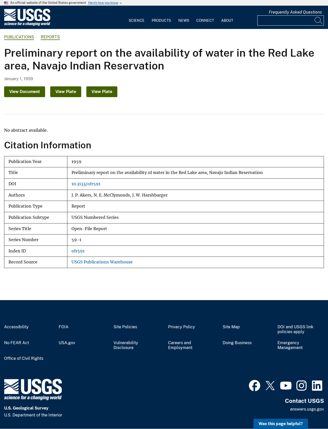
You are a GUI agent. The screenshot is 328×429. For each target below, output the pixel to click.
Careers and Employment (180, 345)
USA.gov (67, 343)
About (227, 20)
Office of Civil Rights (23, 358)
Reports (50, 37)
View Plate (65, 91)
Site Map (231, 327)
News (183, 20)
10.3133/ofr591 (85, 183)
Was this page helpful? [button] (281, 423)
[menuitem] (136, 17)
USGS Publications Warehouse (102, 262)
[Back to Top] (309, 410)
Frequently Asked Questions (295, 12)
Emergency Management (290, 345)
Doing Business (237, 343)
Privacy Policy (181, 327)
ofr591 (78, 251)
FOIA (63, 327)
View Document (24, 91)
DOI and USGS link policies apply (295, 329)
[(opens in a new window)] (254, 385)
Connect (205, 20)
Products (161, 20)
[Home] (27, 24)
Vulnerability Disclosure (126, 345)
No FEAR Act (16, 343)
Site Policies (125, 327)
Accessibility (16, 327)
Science (137, 20)
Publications (19, 37)
